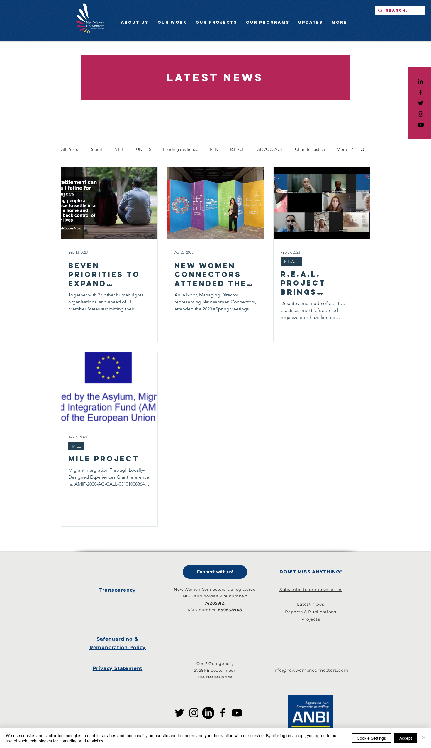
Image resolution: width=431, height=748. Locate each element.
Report (96, 149)
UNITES (143, 149)
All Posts (69, 149)
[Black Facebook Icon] (420, 92)
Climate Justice (310, 149)
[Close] (423, 738)
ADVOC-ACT (270, 149)
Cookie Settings (371, 738)
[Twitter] (179, 713)
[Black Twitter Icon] (420, 103)
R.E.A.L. (237, 149)
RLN (214, 149)
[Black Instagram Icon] (420, 114)
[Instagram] (194, 713)
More (342, 149)
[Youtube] (420, 125)
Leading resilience (180, 149)
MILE (119, 149)
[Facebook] (222, 713)
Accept (405, 738)
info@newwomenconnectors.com (310, 670)
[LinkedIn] (420, 81)
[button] (362, 150)
